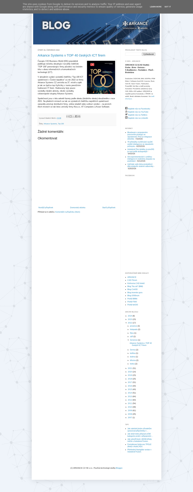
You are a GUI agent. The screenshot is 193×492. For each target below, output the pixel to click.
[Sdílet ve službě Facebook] (76, 116)
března (133, 360)
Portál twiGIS (132, 305)
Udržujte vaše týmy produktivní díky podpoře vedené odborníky (140, 165)
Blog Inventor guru (134, 292)
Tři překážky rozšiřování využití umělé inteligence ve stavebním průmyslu (140, 144)
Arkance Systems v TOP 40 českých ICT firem (71, 55)
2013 (130, 396)
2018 (130, 379)
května (133, 353)
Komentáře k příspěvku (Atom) (67, 212)
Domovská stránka (77, 208)
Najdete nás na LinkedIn (138, 118)
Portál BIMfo (132, 299)
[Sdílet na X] (73, 116)
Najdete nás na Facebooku (139, 109)
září (131, 336)
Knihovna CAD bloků (136, 283)
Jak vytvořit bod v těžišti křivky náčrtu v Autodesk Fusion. (139, 440)
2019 (130, 375)
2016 (130, 386)
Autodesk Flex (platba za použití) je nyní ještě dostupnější (140, 150)
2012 (130, 400)
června (133, 350)
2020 (130, 372)
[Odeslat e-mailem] (67, 116)
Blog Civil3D (132, 289)
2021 (130, 368)
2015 (130, 389)
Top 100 (61, 124)
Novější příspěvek (45, 208)
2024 (130, 316)
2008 (130, 414)
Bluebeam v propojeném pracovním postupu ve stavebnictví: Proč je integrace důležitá (139, 135)
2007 (130, 418)
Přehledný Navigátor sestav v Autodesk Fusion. (139, 451)
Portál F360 (132, 302)
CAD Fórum (132, 280)
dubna (133, 357)
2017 (130, 382)
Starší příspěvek (108, 208)
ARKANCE (131, 277)
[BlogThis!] (70, 116)
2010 (130, 407)
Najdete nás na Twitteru (137, 115)
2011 (130, 403)
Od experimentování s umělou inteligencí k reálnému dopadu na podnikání (141, 159)
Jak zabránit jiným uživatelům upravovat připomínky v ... (139, 430)
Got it (168, 7)
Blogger (119, 468)
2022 (130, 323)
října (132, 333)
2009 (130, 410)
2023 (130, 319)
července (134, 340)
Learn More (155, 7)
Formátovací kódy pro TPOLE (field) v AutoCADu (139, 445)
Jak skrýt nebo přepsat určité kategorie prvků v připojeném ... (140, 435)
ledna (132, 364)
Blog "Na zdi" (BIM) (135, 286)
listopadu (134, 329)
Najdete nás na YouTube (138, 112)
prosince (134, 326)
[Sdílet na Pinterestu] (79, 116)
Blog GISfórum (133, 296)
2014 (130, 393)
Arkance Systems (50, 124)
